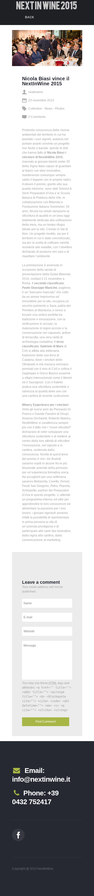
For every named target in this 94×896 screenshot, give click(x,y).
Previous (27, 51)
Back (29, 17)
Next (37, 51)
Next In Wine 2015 (46, 5)
